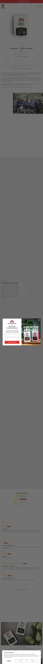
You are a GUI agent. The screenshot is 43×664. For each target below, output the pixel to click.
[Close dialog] (39, 320)
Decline (32, 660)
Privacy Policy (9, 657)
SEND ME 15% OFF (12, 342)
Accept (21, 660)
